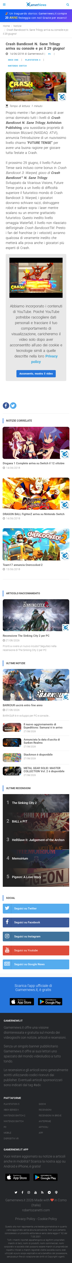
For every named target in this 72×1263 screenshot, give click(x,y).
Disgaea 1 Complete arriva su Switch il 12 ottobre (33, 463)
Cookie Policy (47, 1219)
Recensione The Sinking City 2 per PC (26, 635)
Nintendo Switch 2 (14, 1115)
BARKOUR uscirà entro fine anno (23, 705)
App (41, 1133)
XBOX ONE (13, 60)
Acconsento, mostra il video (36, 373)
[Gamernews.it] (36, 4)
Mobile (7, 1133)
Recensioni (45, 1110)
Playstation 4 (32, 60)
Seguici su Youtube (26, 950)
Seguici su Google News (29, 964)
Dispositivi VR (11, 1138)
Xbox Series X (11, 1110)
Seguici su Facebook (27, 922)
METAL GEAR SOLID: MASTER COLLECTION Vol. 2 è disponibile (44, 769)
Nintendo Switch (17, 66)
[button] (6, 405)
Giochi (42, 1104)
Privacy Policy (25, 1219)
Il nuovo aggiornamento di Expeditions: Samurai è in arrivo (43, 726)
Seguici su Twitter (25, 908)
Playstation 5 (11, 1104)
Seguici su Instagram (27, 936)
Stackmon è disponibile (38, 754)
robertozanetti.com (36, 1210)
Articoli (43, 1127)
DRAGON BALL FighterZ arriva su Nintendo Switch (33, 514)
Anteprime (45, 1121)
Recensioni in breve (50, 1115)
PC (49, 54)
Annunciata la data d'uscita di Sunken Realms (42, 741)
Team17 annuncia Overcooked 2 (23, 565)
